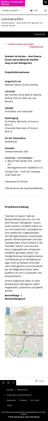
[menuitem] (31, 11)
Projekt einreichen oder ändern (21, 44)
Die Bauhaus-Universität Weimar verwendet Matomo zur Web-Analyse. (24, 413)
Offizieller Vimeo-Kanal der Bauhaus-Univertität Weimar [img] (13, 382)
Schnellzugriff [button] (10, 10)
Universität (39, 34)
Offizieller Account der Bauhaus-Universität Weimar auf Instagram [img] (2, 382)
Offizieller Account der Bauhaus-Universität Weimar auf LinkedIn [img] (8, 382)
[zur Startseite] (12, 3)
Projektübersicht (36, 47)
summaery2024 (12, 19)
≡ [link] (45, 2)
